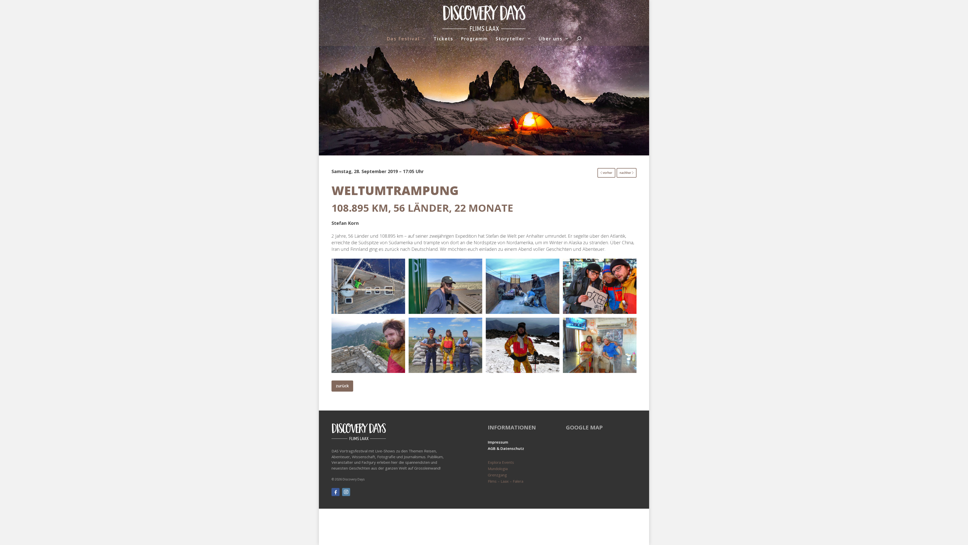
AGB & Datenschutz (506, 448)
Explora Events (501, 462)
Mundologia (498, 468)
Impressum (498, 442)
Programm (474, 39)
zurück (342, 386)
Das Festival (403, 39)
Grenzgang (497, 474)
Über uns (550, 39)
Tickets (443, 39)
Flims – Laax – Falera (505, 481)
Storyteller (510, 39)
